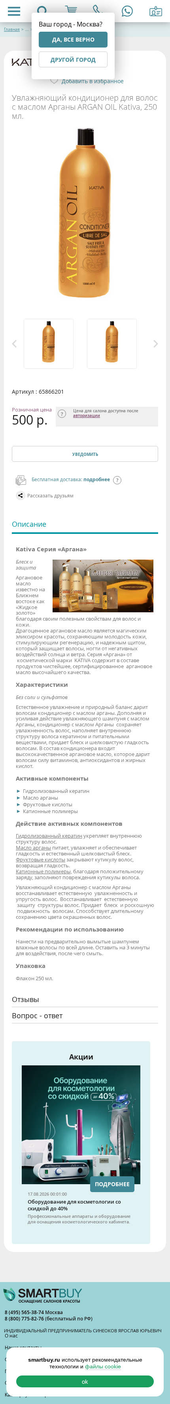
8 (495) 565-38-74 (25, 1312)
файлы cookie (103, 1366)
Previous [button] (14, 344)
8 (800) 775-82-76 (25, 1318)
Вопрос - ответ (37, 1015)
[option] (53, 344)
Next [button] (155, 344)
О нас (11, 1335)
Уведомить (85, 454)
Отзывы (25, 999)
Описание (29, 524)
